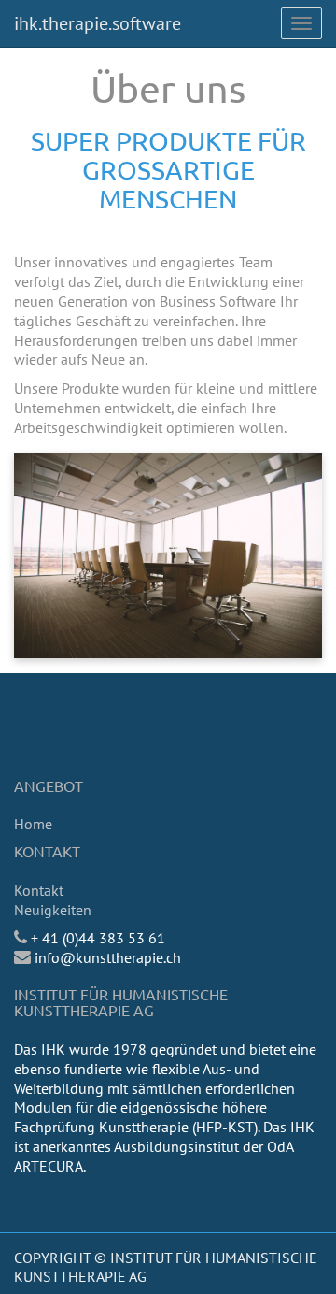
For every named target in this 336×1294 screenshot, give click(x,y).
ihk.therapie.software (97, 23)
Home (33, 823)
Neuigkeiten (52, 909)
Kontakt (38, 890)
